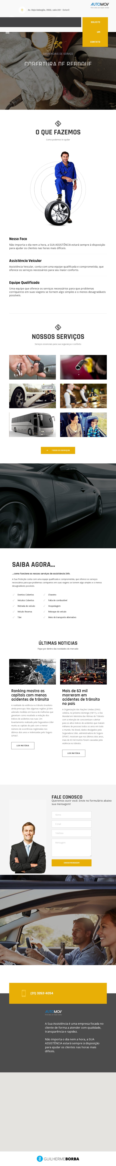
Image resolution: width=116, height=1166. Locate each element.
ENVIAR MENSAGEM (72, 863)
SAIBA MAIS (60, 73)
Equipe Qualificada (24, 282)
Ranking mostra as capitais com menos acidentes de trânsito (30, 695)
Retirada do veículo (26, 606)
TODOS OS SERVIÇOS (61, 450)
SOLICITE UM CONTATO (95, 31)
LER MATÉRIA (23, 745)
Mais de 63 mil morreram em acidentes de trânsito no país (81, 697)
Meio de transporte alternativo (62, 617)
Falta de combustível (57, 600)
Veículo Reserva (25, 611)
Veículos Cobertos (26, 600)
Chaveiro (52, 594)
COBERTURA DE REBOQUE (58, 60)
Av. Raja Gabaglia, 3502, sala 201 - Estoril (48, 10)
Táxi (19, 617)
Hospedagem (54, 606)
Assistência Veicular (25, 260)
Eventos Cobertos (26, 594)
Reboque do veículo (57, 611)
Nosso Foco (18, 238)
